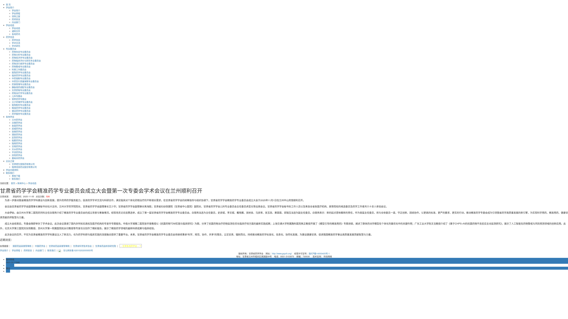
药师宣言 (16, 19)
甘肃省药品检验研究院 (105, 245)
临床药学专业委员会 (21, 75)
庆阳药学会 (17, 155)
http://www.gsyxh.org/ (282, 253)
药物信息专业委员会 (21, 51)
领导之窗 (16, 16)
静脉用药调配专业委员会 (23, 87)
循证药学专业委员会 (21, 110)
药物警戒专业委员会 (21, 66)
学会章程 (16, 13)
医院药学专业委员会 (21, 72)
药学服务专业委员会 (21, 113)
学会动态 (10, 25)
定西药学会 (17, 137)
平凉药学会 (17, 152)
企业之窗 (10, 161)
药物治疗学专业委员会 (22, 93)
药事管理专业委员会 (21, 84)
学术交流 (16, 42)
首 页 (8, 4)
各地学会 (10, 116)
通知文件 (16, 31)
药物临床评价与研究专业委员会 (26, 60)
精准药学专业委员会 (21, 107)
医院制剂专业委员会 (21, 104)
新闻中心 (21, 183)
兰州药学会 (17, 119)
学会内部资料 (12, 169)
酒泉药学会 (17, 134)
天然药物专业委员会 (21, 90)
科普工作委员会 (19, 69)
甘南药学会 (17, 146)
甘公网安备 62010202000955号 (78, 250)
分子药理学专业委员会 (22, 101)
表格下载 (16, 175)
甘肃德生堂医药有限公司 (23, 163)
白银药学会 (17, 122)
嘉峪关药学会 (18, 158)
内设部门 (16, 22)
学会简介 (10, 7)
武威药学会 (17, 128)
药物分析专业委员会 (21, 54)
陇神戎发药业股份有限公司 (24, 166)
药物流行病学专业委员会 (23, 63)
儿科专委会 (17, 96)
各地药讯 (16, 33)
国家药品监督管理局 (22, 245)
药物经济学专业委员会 (22, 57)
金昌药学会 (17, 125)
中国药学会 (40, 245)
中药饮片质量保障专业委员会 (25, 81)
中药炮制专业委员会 (21, 78)
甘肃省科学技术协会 (82, 245)
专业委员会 (11, 48)
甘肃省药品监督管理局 (59, 245)
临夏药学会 (17, 140)
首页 (13, 183)
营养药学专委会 (19, 98)
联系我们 (10, 172)
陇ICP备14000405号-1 (319, 253)
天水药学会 (17, 149)
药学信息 (10, 36)
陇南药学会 (17, 143)
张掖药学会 (17, 131)
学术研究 (16, 45)
